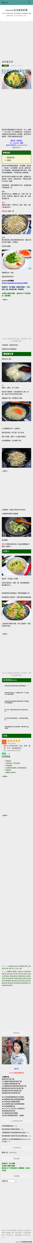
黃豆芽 (16, 980)
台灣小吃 (16, 966)
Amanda (13, 65)
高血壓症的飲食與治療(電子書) (12, 1091)
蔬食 (27, 978)
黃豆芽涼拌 (10, 983)
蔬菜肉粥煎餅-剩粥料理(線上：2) (12, 1129)
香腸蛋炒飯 (8, 770)
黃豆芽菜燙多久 (25, 983)
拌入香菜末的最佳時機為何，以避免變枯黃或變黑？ (16, 719)
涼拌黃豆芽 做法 (14, 976)
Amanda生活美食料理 (17, 10)
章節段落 (6, 153)
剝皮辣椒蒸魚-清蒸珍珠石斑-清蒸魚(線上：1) (16, 1136)
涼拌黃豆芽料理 (9, 978)
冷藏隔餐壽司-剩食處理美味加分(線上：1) (15, 1132)
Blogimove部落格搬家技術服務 (24, 1242)
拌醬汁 (9, 160)
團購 (21, 143)
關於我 (16, 1069)
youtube (16, 143)
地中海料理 (22, 966)
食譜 (13, 980)
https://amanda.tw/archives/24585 (14, 283)
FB (11, 143)
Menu (6, 3)
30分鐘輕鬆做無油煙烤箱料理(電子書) (14, 1086)
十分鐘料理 (5, 65)
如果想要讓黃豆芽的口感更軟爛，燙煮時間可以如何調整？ (17, 727)
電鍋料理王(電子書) (8, 1079)
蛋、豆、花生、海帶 (17, 968)
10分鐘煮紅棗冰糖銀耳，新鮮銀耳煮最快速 (16, 767)
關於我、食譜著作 (16, 141)
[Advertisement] (16, 37)
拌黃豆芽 (4, 973)
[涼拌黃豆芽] (16, 79)
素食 (24, 978)
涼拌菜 (25, 973)
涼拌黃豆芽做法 (22, 976)
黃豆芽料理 (4, 983)
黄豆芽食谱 (9, 985)
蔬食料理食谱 (8, 980)
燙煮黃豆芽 (11, 157)
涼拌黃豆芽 (6, 976)
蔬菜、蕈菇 (8, 968)
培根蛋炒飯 (8, 761)
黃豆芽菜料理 (17, 983)
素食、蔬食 (28, 966)
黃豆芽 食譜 (27, 980)
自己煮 (3, 968)
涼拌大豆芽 (9, 973)
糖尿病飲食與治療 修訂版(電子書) (13, 1088)
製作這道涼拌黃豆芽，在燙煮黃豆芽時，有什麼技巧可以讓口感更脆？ (17, 693)
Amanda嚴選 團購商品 (16, 1073)
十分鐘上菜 (20, 971)
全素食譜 (14, 971)
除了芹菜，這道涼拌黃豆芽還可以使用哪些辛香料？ (16, 710)
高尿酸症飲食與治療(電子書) (11, 1093)
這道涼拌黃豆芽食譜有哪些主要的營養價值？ (16, 686)
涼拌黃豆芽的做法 (18, 978)
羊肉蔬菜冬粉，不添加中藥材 (13, 763)
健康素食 (9, 971)
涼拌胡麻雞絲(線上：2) (9, 1126)
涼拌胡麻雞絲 (9, 765)
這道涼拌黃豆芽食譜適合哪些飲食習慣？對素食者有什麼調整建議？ (17, 702)
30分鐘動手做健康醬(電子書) (11, 1084)
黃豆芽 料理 (21, 980)
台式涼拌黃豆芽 (27, 971)
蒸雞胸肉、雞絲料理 (10, 772)
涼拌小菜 (21, 973)
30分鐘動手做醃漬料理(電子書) (12, 1081)
